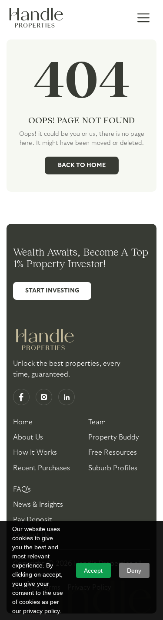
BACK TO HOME (82, 165)
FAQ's (22, 489)
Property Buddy (113, 437)
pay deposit (32, 519)
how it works (35, 452)
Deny (134, 570)
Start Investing (52, 291)
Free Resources (112, 452)
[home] (35, 18)
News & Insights (38, 504)
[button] (143, 18)
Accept (93, 570)
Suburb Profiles (112, 468)
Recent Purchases (41, 468)
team (97, 422)
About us (28, 437)
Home (23, 422)
